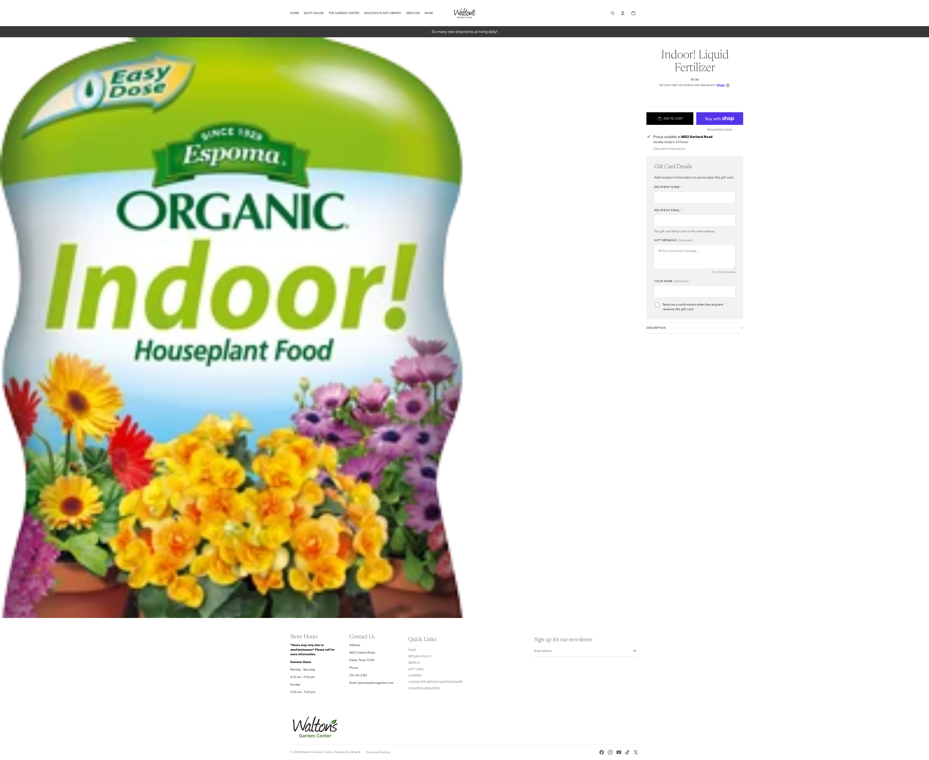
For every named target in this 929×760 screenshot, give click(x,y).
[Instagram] (610, 752)
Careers (414, 675)
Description (656, 328)
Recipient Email (668, 210)
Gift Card (416, 669)
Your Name (671, 281)
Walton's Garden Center (317, 752)
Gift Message (673, 240)
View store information (669, 149)
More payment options (719, 129)
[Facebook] (602, 752)
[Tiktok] (627, 752)
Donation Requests (424, 688)
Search (414, 663)
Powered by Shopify (347, 752)
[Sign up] (634, 651)
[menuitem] (428, 13)
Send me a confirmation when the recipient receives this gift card (693, 306)
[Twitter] (636, 752)
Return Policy (420, 656)
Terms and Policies (378, 752)
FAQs (412, 650)
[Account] (622, 13)
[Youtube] (619, 752)
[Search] (612, 13)
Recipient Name (668, 187)
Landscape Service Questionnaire (435, 682)
